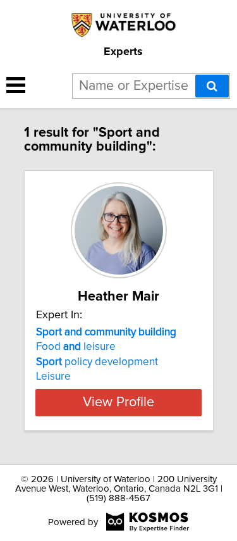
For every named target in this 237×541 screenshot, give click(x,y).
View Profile (118, 402)
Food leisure (76, 346)
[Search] (212, 86)
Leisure (53, 376)
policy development (97, 362)
